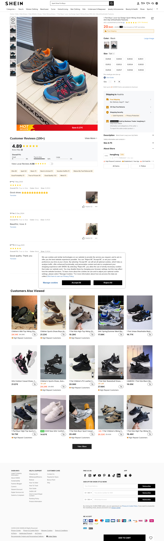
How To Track (33, 485)
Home (12, 14)
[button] (152, 3)
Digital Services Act (17, 492)
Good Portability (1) (17, 175)
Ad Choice (38, 533)
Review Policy (16, 150)
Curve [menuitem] (53, 9)
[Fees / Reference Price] (114, 27)
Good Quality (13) (50, 175)
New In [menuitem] (21, 9)
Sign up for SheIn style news (95, 482)
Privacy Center (16, 530)
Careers (13, 486)
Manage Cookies (46, 530)
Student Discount (16, 489)
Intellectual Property (25, 533)
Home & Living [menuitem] (63, 9)
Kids (16, 14)
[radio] (107, 45)
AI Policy (14, 533)
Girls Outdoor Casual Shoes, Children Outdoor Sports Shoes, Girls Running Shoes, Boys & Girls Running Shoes (24, 381)
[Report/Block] (96, 206)
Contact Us (50, 474)
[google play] (130, 476)
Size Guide (32, 488)
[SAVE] (151, 538)
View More (82, 446)
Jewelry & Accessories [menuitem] (115, 9)
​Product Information (35, 501)
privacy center (115, 508)
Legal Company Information (16, 474)
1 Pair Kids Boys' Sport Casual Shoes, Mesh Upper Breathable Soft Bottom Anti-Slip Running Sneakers (82, 431)
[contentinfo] (119, 522)
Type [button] (110, 54)
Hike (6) (14, 171)
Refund (31, 480)
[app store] (125, 476)
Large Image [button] (149, 39)
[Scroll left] (154, 9)
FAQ (48, 483)
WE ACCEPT (87, 516)
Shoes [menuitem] (142, 9)
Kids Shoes (23, 14)
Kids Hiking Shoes (49, 14)
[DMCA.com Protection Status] (91, 528)
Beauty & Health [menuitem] (132, 9)
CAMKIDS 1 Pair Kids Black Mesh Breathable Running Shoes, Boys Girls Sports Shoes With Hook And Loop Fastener (139, 381)
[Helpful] (83, 206)
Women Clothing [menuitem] (32, 9)
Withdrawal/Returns (35, 477)
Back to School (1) (46, 171)
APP (125, 471)
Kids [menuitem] (83, 9)
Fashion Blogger (16, 484)
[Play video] (57, 71)
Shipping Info (33, 474)
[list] (102, 475)
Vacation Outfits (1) (63, 171)
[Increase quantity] (119, 81)
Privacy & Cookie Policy (130, 506)
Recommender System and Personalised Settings (27, 536)
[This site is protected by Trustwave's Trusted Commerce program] (85, 528)
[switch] (51, 164)
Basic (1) (33, 171)
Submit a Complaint (17, 495)
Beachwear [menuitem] (44, 9)
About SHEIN (15, 478)
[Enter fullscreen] (95, 123)
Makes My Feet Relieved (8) (83, 171)
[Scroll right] (157, 9)
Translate (13, 195)
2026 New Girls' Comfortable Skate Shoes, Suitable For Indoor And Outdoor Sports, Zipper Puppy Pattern (53, 431)
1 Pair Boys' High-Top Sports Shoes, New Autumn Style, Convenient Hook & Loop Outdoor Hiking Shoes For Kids (24, 431)
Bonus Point (51, 480)
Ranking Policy (34, 498)
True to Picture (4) (34, 175)
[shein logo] (14, 3)
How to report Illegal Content (35, 495)
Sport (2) (24, 171)
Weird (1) (63, 175)
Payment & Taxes (52, 477)
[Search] (111, 3)
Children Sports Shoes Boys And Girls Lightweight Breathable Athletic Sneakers (53, 331)
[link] (143, 3)
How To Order (33, 483)
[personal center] (138, 3)
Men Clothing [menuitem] (75, 9)
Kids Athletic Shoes (35, 14)
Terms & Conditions (61, 530)
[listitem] (24, 318)
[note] (22, 338)
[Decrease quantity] (110, 81)
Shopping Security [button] (116, 112)
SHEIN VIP (32, 491)
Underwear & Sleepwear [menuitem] (97, 9)
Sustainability (15, 481)
